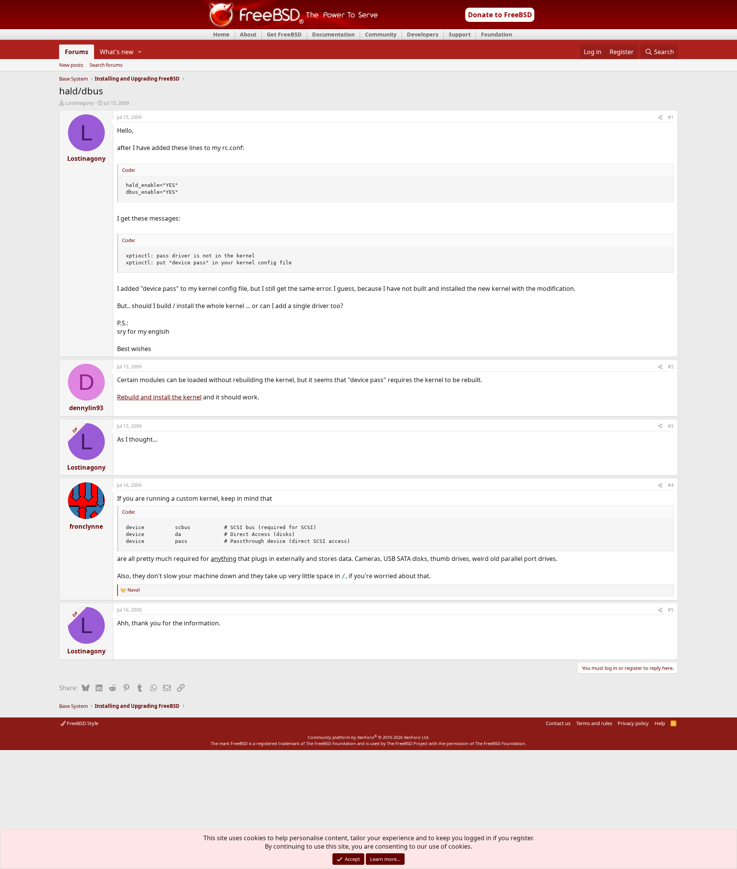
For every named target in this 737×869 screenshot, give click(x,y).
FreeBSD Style (82, 723)
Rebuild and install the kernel (159, 397)
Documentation (333, 34)
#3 (671, 426)
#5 (671, 610)
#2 (671, 366)
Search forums (105, 65)
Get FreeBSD (284, 34)
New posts (71, 65)
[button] (139, 52)
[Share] (660, 117)
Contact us (558, 723)
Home (221, 34)
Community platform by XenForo (369, 737)
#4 (671, 485)
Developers (422, 34)
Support (460, 34)
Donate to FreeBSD (500, 14)
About (248, 34)
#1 (671, 117)
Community (381, 34)
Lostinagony (79, 102)
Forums (76, 52)
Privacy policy (633, 723)
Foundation (496, 34)
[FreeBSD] (290, 26)
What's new (117, 52)
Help (659, 723)
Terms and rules (594, 723)
